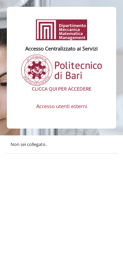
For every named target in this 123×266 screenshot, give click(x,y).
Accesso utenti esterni (61, 106)
